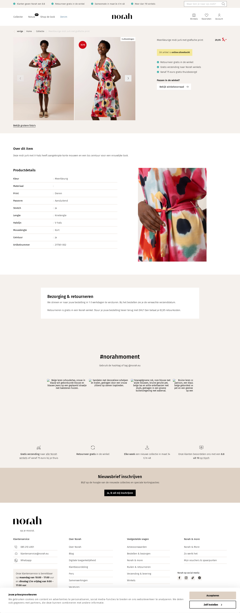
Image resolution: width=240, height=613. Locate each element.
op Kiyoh (204, 458)
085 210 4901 (27, 546)
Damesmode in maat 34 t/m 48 (110, 4)
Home (29, 31)
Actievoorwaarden (137, 546)
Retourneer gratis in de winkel (70, 4)
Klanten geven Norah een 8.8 (31, 4)
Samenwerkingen (78, 580)
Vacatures (74, 587)
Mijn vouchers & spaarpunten (200, 560)
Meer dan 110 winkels (145, 4)
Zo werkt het (191, 553)
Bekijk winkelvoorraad (172, 86)
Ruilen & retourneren (139, 567)
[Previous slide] (20, 78)
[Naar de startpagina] (122, 17)
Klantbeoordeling (78, 567)
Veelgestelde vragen (138, 539)
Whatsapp (26, 560)
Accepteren (213, 595)
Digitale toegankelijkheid (82, 560)
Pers (71, 573)
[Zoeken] (223, 4)
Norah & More (192, 546)
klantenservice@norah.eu (35, 553)
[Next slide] (128, 78)
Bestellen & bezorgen (139, 553)
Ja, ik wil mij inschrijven (120, 492)
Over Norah (75, 539)
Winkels (131, 580)
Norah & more (135, 560)
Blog (71, 553)
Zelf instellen (211, 604)
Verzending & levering (139, 573)
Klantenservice (21, 539)
